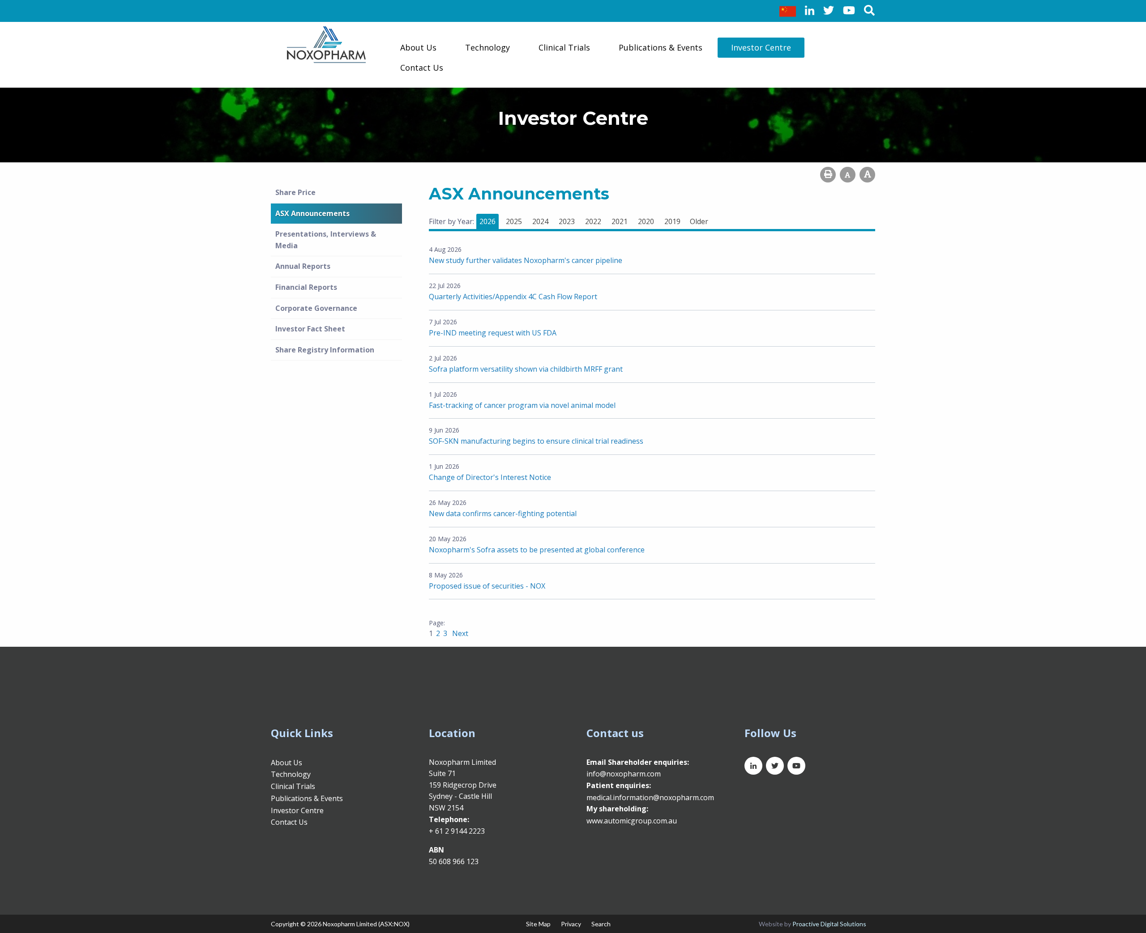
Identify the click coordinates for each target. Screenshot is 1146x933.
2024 (540, 221)
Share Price (295, 192)
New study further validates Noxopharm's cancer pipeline (525, 260)
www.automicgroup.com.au (631, 821)
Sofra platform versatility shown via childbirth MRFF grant (526, 369)
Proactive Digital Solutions (829, 924)
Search (601, 924)
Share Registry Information (324, 350)
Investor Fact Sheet (310, 329)
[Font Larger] (867, 174)
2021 (619, 221)
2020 (646, 221)
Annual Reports (302, 266)
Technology (487, 47)
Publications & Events (660, 47)
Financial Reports (306, 287)
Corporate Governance (316, 308)
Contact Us (421, 67)
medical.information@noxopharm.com (650, 797)
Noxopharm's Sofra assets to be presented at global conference (537, 550)
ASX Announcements (312, 213)
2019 (672, 221)
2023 (567, 221)
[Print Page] (828, 174)
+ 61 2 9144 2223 (457, 831)
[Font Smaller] (847, 174)
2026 (487, 221)
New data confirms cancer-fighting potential (503, 513)
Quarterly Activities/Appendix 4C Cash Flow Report (513, 296)
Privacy (571, 924)
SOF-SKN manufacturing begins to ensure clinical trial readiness (536, 441)
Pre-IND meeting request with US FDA (492, 333)
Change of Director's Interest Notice (490, 477)
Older (699, 221)
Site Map (538, 924)
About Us (418, 47)
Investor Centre (761, 47)
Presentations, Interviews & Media (325, 239)
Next (459, 633)
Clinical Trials (564, 47)
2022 (593, 221)
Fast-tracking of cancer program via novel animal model (522, 405)
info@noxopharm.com (623, 774)
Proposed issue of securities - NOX (487, 586)
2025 (514, 221)
